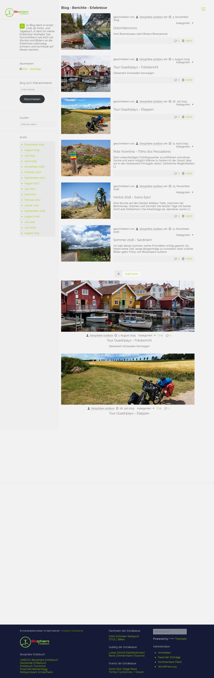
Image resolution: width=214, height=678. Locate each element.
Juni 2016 (30, 227)
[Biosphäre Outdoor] (17, 12)
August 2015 (31, 233)
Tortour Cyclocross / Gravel (126, 671)
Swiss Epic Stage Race (123, 668)
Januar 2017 (31, 205)
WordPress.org (167, 666)
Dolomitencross (125, 28)
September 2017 (34, 177)
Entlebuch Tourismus (33, 666)
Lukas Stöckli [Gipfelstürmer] (127, 652)
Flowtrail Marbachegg (33, 669)
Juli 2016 (29, 222)
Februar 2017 (32, 199)
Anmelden (164, 652)
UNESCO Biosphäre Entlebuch (39, 659)
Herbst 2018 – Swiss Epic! (132, 197)
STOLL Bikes (117, 639)
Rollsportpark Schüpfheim (36, 672)
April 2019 (30, 161)
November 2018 (34, 166)
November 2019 (34, 144)
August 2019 (31, 150)
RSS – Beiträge (31, 68)
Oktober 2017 (32, 172)
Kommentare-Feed (170, 661)
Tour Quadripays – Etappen (133, 109)
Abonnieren (32, 99)
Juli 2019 (29, 155)
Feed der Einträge (169, 657)
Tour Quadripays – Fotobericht (135, 67)
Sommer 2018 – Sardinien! (132, 240)
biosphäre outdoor (151, 59)
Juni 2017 (30, 188)
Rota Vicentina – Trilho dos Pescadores (142, 151)
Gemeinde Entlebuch (33, 662)
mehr (189, 40)
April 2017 (30, 194)
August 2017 (31, 183)
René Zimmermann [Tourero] (127, 655)
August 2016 (31, 216)
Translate (181, 638)
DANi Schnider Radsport (124, 636)
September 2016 (34, 210)
